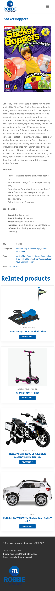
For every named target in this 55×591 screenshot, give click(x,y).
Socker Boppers (27, 262)
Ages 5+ (30, 256)
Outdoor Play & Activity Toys (28, 248)
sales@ (12, 557)
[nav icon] (48, 6)
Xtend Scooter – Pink (27, 393)
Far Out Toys (14, 266)
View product (27, 337)
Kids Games (39, 259)
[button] (47, 30)
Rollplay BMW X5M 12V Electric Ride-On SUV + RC (27, 520)
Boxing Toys (40, 256)
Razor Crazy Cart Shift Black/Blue (27, 331)
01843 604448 (14, 550)
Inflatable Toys (27, 259)
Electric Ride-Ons (27, 328)
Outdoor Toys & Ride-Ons (27, 389)
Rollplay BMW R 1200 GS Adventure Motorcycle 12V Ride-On (27, 456)
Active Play (21, 256)
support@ (17, 554)
